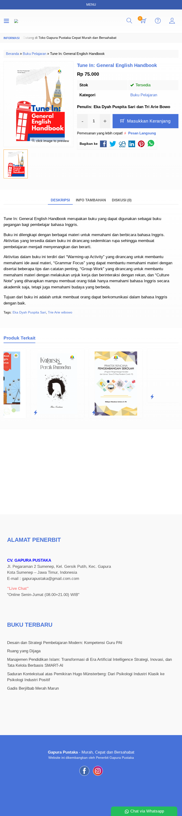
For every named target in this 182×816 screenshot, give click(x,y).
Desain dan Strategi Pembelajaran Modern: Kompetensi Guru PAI (64, 642)
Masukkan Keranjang (148, 121)
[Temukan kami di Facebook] (84, 775)
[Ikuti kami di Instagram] (98, 775)
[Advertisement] (91, 472)
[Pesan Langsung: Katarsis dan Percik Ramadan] (11, 412)
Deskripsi (60, 200)
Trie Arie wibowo (60, 312)
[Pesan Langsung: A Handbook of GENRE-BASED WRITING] (127, 396)
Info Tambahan (91, 200)
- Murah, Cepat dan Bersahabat (91, 752)
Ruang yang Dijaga (24, 651)
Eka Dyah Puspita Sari (29, 312)
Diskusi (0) (122, 200)
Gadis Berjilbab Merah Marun (33, 688)
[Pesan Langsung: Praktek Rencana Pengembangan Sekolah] (69, 412)
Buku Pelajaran (143, 95)
